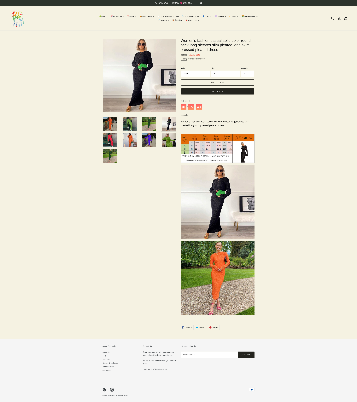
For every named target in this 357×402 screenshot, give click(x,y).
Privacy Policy (108, 366)
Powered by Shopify (121, 396)
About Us (106, 352)
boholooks (111, 396)
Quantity (244, 68)
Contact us (106, 370)
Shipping (184, 59)
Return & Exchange (110, 363)
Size (212, 68)
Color (183, 68)
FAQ (104, 355)
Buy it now (217, 91)
